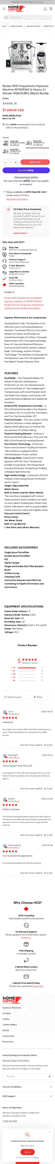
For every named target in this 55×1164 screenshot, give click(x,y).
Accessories (8, 1036)
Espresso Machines (12, 1007)
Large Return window (19, 272)
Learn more (39, 2)
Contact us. (26, 937)
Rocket (6, 98)
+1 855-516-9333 (10, 1121)
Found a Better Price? (12, 115)
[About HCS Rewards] (27, 128)
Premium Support (19, 260)
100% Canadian (16, 284)
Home (4, 26)
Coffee (6, 1019)
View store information (16, 199)
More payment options (26, 177)
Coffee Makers (10, 1024)
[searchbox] (17, 697)
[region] (27, 668)
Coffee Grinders (16, 26)
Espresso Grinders (33, 26)
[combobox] (27, 17)
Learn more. (38, 986)
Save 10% (16, 278)
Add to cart (35, 162)
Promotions (8, 1041)
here (22, 970)
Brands (6, 1030)
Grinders (7, 1013)
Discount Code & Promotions (16, 1060)
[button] (51, 9)
